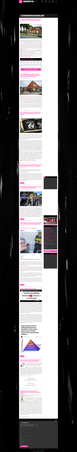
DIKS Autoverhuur (44, 449)
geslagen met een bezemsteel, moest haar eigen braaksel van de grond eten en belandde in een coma (31, 43)
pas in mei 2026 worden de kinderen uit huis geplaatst (28, 103)
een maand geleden (29, 209)
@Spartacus (21, 286)
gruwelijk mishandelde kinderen (29, 97)
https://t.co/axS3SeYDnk (37, 170)
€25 (24, 63)
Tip (20, 427)
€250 (38, 63)
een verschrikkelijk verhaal (36, 134)
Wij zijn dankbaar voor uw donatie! (30, 69)
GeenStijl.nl (33, 451)
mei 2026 (46, 247)
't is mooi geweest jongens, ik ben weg (49, 232)
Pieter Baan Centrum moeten (26, 54)
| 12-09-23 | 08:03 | (27, 286)
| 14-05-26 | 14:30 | (26, 162)
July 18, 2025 (27, 171)
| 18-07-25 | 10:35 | (26, 184)
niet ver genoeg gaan (31, 308)
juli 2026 (46, 245)
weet (23, 210)
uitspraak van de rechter (28, 140)
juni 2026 (46, 246)
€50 (31, 63)
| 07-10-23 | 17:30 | (28, 220)
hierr (35, 150)
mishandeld (33, 399)
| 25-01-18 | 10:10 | (26, 416)
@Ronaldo (21, 162)
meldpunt (32, 208)
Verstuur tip (24, 446)
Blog (40, 449)
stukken (38, 449)
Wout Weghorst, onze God (47, 238)
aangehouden (29, 160)
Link (21, 434)
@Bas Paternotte (22, 220)
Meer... (45, 248)
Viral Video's (34, 449)
